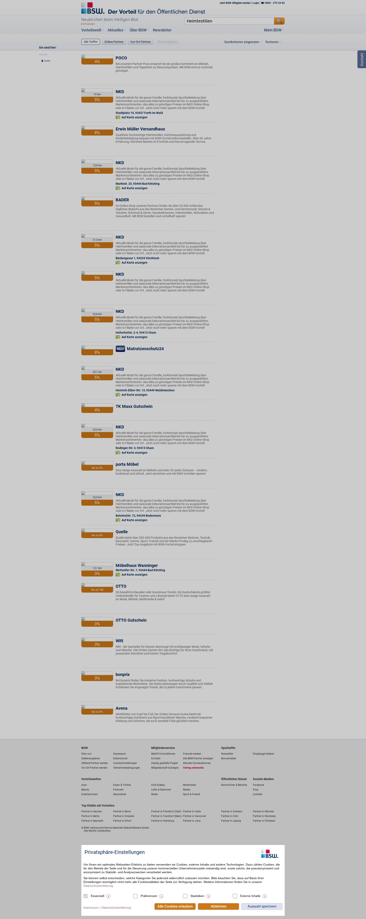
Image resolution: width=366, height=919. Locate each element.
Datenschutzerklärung (98, 885)
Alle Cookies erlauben (175, 906)
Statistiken (197, 896)
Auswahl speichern (262, 906)
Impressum (90, 907)
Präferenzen (149, 896)
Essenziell (97, 896)
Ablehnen (218, 906)
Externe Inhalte (250, 896)
